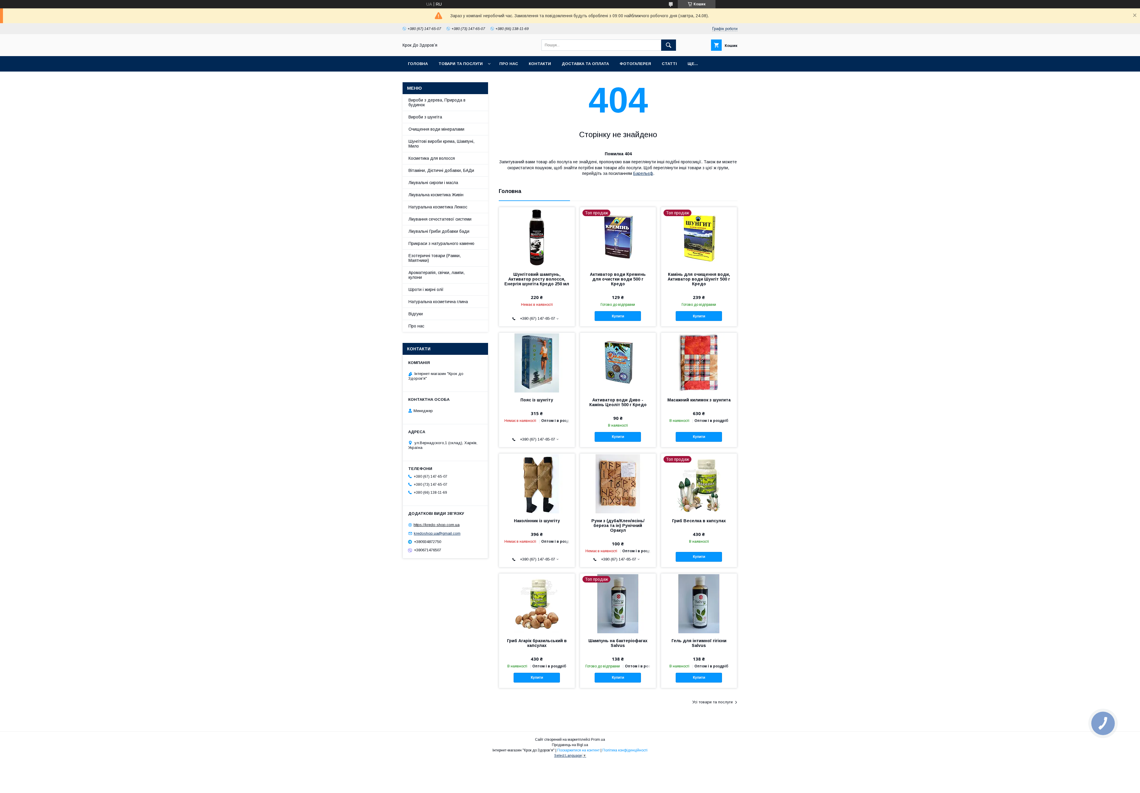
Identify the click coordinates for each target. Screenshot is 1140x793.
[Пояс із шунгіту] (537, 362)
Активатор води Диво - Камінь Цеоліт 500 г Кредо (618, 402)
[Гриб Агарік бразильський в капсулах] (537, 603)
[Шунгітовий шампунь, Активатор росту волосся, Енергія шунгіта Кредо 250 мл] (537, 237)
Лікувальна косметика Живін (435, 194)
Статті (669, 63)
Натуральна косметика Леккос (437, 207)
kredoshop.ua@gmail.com (437, 533)
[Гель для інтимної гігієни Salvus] (699, 603)
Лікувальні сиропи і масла (433, 182)
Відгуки (415, 313)
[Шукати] (668, 45)
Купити (618, 316)
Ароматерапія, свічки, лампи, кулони (436, 275)
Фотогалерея (635, 63)
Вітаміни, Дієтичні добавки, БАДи (441, 170)
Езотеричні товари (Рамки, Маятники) (434, 258)
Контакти (540, 63)
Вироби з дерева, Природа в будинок (437, 102)
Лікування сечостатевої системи (439, 219)
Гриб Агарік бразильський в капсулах (537, 643)
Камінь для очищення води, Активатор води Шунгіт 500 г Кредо (699, 279)
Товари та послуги (460, 63)
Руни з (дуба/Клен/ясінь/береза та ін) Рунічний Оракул (618, 525)
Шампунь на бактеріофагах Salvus (617, 643)
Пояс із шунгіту (536, 400)
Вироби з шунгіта (425, 117)
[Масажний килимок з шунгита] (699, 362)
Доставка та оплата (585, 63)
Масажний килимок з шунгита (699, 400)
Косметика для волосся (431, 158)
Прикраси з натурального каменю (441, 243)
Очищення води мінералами (436, 129)
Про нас (508, 63)
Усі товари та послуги (712, 702)
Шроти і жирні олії (426, 289)
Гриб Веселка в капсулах (699, 520)
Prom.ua (598, 739)
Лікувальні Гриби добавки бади (438, 231)
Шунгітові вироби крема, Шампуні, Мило (441, 143)
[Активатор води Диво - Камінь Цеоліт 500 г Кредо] (618, 362)
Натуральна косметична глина (438, 301)
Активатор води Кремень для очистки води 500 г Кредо (618, 279)
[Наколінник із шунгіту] (537, 483)
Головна (418, 63)
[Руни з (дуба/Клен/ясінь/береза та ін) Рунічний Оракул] (618, 483)
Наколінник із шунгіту (537, 520)
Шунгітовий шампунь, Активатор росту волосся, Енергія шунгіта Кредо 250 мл (536, 279)
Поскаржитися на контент (578, 750)
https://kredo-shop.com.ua (437, 525)
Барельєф (643, 173)
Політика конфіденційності (624, 750)
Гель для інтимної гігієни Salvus (699, 643)
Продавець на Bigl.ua (570, 745)
